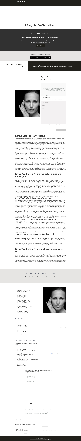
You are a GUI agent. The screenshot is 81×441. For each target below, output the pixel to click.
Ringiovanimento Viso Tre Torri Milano (40, 413)
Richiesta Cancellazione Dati (40, 439)
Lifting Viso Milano (20, 1)
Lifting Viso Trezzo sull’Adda (31, 380)
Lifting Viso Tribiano (30, 381)
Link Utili (46, 95)
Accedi (50, 439)
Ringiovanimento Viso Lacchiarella (47, 428)
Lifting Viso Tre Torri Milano (46, 87)
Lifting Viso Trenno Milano (31, 376)
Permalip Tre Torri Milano (29, 413)
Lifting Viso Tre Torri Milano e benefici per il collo (52, 89)
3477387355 (21, 429)
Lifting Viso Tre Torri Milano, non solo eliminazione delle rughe (53, 88)
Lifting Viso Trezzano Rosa (31, 377)
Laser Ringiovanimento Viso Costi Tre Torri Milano (43, 409)
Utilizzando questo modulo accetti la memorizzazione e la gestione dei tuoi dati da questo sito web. (52, 127)
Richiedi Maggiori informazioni (23, 430)
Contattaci (40, 45)
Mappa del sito (46, 439)
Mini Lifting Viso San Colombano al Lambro (49, 430)
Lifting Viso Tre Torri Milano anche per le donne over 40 (52, 94)
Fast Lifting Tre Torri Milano (30, 409)
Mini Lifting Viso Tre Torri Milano (49, 412)
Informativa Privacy (33, 439)
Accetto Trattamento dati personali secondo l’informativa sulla (52, 125)
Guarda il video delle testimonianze (40, 57)
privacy (43, 125)
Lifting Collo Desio (45, 421)
